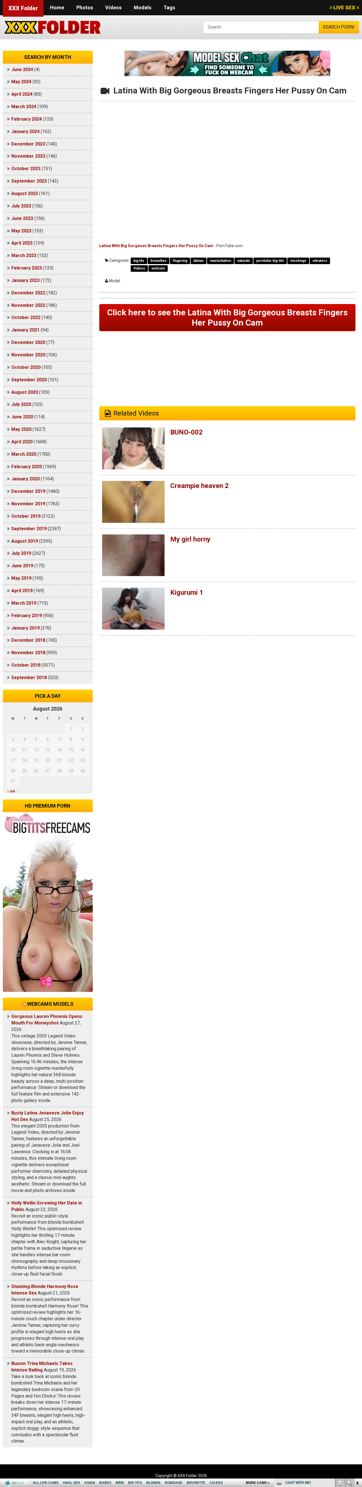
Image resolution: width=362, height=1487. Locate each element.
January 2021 (25, 330)
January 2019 (25, 628)
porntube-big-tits (270, 261)
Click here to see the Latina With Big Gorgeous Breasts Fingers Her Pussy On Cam (227, 317)
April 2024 (22, 94)
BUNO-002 (186, 432)
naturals (243, 261)
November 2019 (28, 503)
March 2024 (23, 106)
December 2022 (28, 293)
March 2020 (23, 454)
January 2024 (25, 131)
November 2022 (28, 305)
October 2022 (25, 317)
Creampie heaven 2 (199, 486)
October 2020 (25, 367)
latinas (198, 261)
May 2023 (21, 231)
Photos (84, 7)
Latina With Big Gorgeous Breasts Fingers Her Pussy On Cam (156, 245)
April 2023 (22, 243)
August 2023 (24, 193)
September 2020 (29, 379)
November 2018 (28, 652)
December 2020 (28, 342)
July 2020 (21, 404)
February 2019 (26, 615)
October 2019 (25, 516)
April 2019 (22, 590)
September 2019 (29, 528)
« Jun (11, 791)
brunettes (158, 261)
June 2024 (22, 69)
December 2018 (28, 640)
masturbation (220, 261)
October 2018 (25, 665)
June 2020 (22, 417)
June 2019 (22, 565)
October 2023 (25, 168)
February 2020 (26, 466)
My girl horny (190, 539)
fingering (180, 261)
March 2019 (23, 603)
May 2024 (21, 81)
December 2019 (28, 491)
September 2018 (29, 677)
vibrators (320, 261)
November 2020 (28, 355)
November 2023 (28, 156)
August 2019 (24, 541)
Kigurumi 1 (186, 592)
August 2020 (24, 392)
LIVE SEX (344, 7)
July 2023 (21, 206)
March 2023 (23, 255)
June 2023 (22, 218)
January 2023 (25, 280)
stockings (298, 261)
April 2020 (22, 441)
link (357, 1398)
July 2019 (21, 553)
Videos (113, 7)
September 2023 (29, 181)
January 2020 (25, 479)
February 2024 (26, 119)
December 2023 (28, 144)
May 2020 (21, 429)
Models (142, 7)
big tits (138, 261)
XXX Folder (23, 8)
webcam (158, 268)
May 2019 (21, 578)
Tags (169, 7)
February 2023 (26, 268)
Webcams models (50, 1004)
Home (57, 7)
